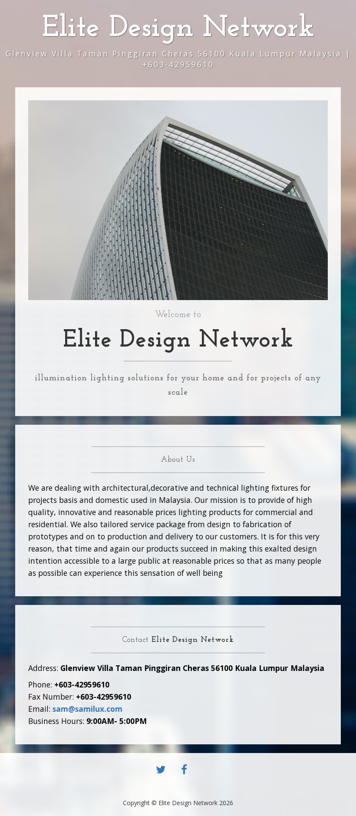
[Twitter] (161, 770)
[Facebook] (184, 770)
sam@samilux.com (87, 709)
